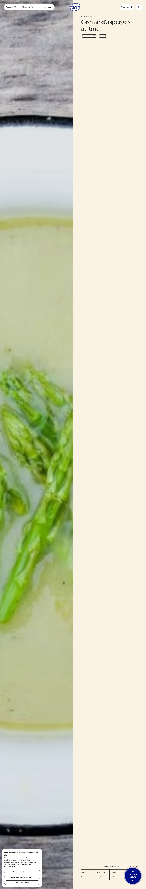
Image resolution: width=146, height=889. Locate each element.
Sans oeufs (102, 36)
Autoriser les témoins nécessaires (22, 877)
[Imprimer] (137, 866)
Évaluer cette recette (111, 866)
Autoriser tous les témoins (22, 872)
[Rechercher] (139, 7)
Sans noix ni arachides (89, 36)
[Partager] (134, 866)
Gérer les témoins (22, 882)
